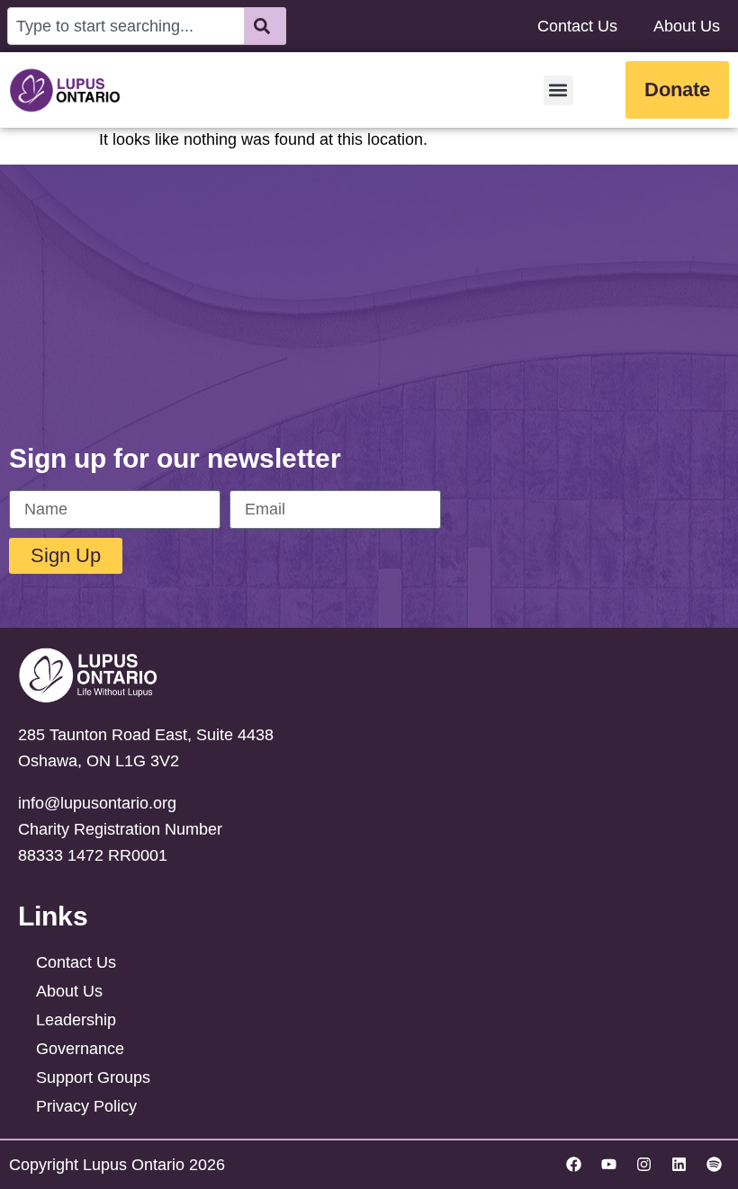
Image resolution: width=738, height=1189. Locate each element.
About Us (686, 26)
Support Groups (93, 1077)
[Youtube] (608, 1164)
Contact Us (577, 26)
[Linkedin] (678, 1164)
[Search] (265, 26)
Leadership (76, 1020)
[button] (558, 90)
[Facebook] (573, 1164)
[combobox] (126, 26)
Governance (80, 1049)
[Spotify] (713, 1164)
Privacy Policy (86, 1106)
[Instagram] (643, 1164)
